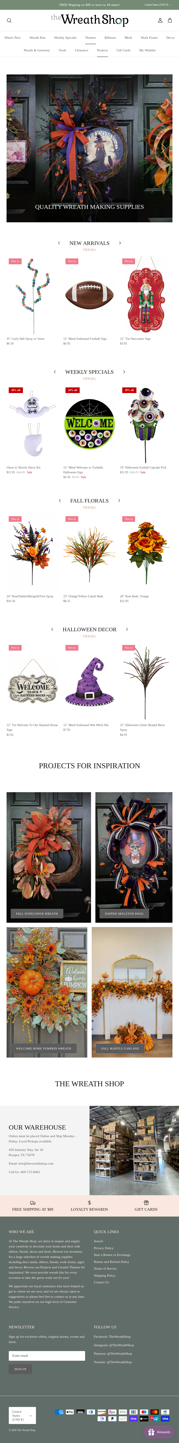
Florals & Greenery (37, 50)
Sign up (20, 1369)
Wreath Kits (37, 37)
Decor (170, 37)
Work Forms (149, 37)
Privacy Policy (104, 1248)
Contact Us (101, 1282)
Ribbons (110, 37)
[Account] (159, 20)
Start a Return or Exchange (112, 1255)
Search (98, 1241)
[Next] (163, 148)
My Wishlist (147, 50)
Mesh (128, 37)
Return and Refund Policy (111, 1262)
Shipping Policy (104, 1275)
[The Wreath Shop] (89, 20)
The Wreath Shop (26, 1430)
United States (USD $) (156, 4)
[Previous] (15, 148)
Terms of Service (105, 1268)
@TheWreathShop (119, 1353)
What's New (12, 37)
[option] (89, 148)
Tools (62, 50)
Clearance (81, 50)
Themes (90, 37)
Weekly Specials (65, 37)
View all (89, 249)
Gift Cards (124, 50)
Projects (102, 50)
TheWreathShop (120, 1336)
